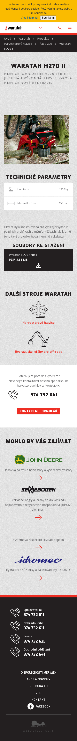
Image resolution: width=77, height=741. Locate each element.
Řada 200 (45, 44)
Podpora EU (39, 686)
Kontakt (38, 700)
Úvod (7, 38)
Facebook (43, 707)
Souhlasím (48, 17)
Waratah (24, 38)
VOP (38, 693)
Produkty (43, 38)
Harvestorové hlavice (18, 44)
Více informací (29, 17)
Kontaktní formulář (38, 411)
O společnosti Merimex (38, 673)
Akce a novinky (38, 679)
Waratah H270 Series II (24, 255)
